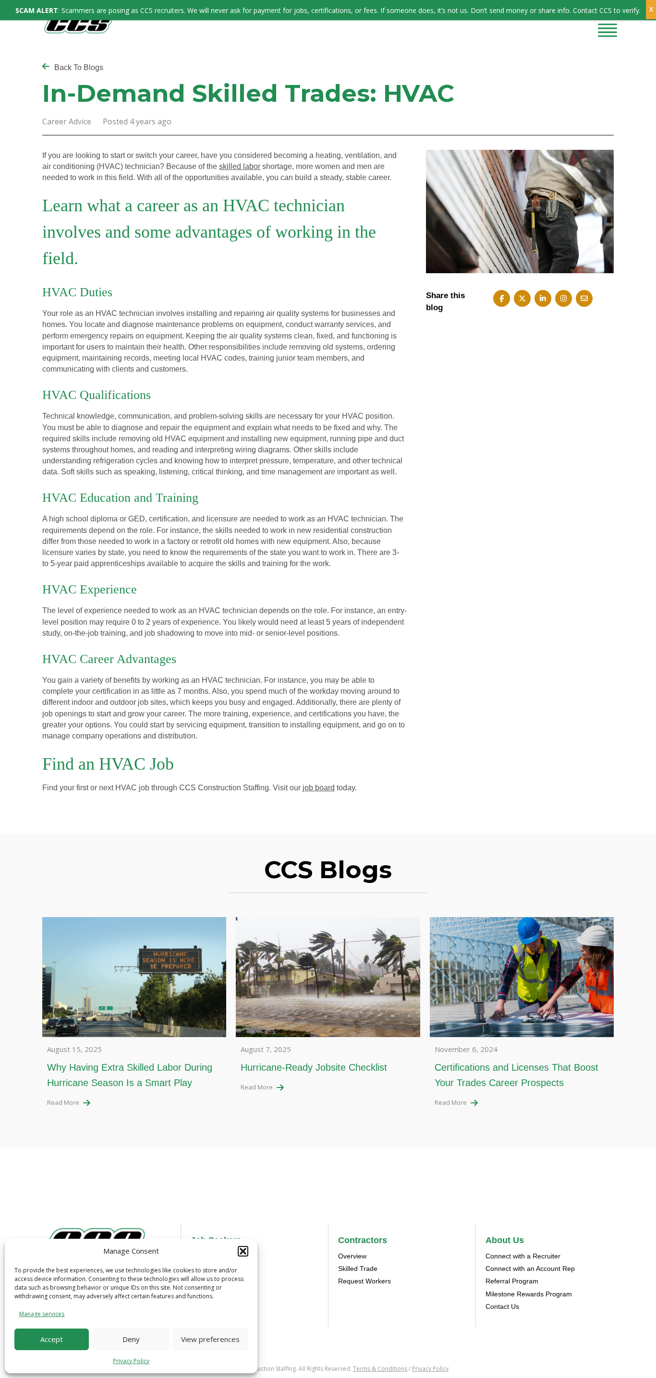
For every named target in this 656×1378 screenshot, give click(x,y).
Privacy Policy (131, 1361)
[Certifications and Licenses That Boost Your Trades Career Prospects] (522, 979)
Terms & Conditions (380, 1369)
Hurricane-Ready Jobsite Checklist (314, 1067)
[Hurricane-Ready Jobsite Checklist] (328, 979)
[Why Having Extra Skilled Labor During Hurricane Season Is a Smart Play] (134, 979)
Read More (63, 1102)
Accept (51, 1339)
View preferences (210, 1339)
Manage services (41, 1314)
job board (319, 788)
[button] (243, 1251)
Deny (131, 1339)
